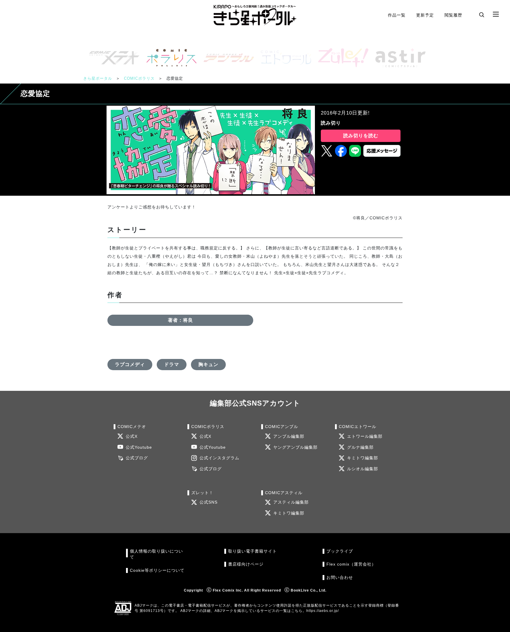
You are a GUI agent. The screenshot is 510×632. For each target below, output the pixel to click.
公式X (132, 436)
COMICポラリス (139, 78)
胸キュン (208, 364)
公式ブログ (137, 458)
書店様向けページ (246, 564)
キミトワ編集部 (362, 458)
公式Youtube (139, 447)
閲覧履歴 (453, 15)
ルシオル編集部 (362, 469)
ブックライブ (339, 551)
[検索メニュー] (482, 14)
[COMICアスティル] (398, 57)
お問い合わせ (339, 577)
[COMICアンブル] (226, 57)
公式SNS (209, 502)
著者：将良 (180, 320)
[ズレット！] (341, 57)
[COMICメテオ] (112, 57)
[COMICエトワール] (284, 57)
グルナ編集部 (360, 447)
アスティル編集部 (291, 502)
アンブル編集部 (288, 436)
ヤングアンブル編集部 (295, 447)
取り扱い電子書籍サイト (252, 551)
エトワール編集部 (364, 436)
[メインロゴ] (255, 15)
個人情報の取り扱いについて (156, 554)
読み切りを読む (360, 135)
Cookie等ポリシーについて (157, 570)
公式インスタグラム (219, 458)
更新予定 (425, 15)
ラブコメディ (130, 364)
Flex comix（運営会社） (351, 564)
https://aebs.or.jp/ (322, 611)
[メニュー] (496, 14)
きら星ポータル (97, 78)
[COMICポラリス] (169, 57)
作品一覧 (397, 15)
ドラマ (171, 364)
